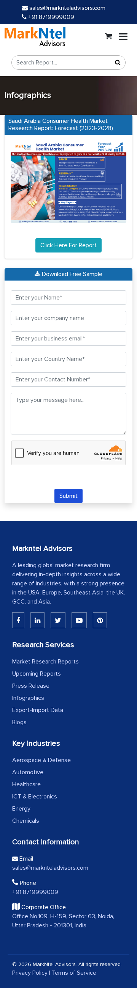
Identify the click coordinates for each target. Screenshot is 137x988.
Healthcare (26, 784)
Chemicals (25, 821)
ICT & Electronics (34, 796)
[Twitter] (58, 620)
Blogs (19, 722)
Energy (21, 808)
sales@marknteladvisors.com (67, 8)
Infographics (28, 698)
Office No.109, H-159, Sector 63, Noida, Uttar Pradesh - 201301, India (63, 921)
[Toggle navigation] (123, 37)
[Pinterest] (100, 620)
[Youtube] (79, 620)
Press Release (30, 686)
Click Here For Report (68, 245)
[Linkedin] (18, 620)
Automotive (27, 772)
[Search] (117, 62)
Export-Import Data (37, 710)
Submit (68, 496)
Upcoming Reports (36, 673)
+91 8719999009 (50, 17)
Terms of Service (74, 973)
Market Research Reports (45, 661)
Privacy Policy (30, 973)
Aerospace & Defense (41, 760)
